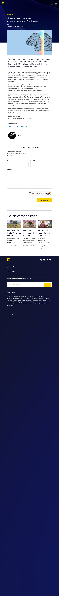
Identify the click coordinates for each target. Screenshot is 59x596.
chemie (19, 121)
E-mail (32, 163)
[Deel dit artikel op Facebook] (18, 128)
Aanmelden (47, 287)
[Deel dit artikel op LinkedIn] (22, 128)
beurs (15, 121)
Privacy (45, 316)
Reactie (10, 172)
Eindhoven (25, 121)
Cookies (50, 316)
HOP (30, 121)
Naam (9, 163)
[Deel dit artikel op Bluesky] (9, 128)
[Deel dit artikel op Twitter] (13, 128)
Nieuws (10, 121)
